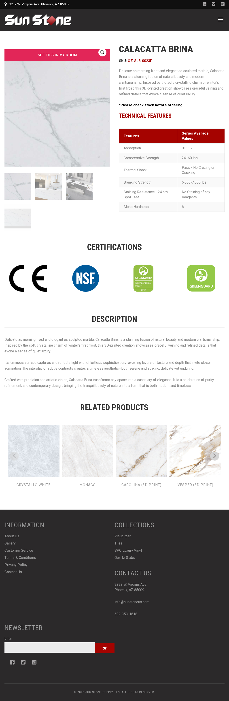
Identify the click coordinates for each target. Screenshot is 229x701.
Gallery (9, 543)
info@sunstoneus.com (131, 602)
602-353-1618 (125, 614)
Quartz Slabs (124, 557)
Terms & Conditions (20, 557)
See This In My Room (57, 55)
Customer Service (18, 550)
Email (8, 638)
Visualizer (122, 536)
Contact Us (13, 572)
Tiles (118, 543)
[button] (102, 52)
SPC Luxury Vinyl (128, 550)
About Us (11, 536)
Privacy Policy (16, 565)
